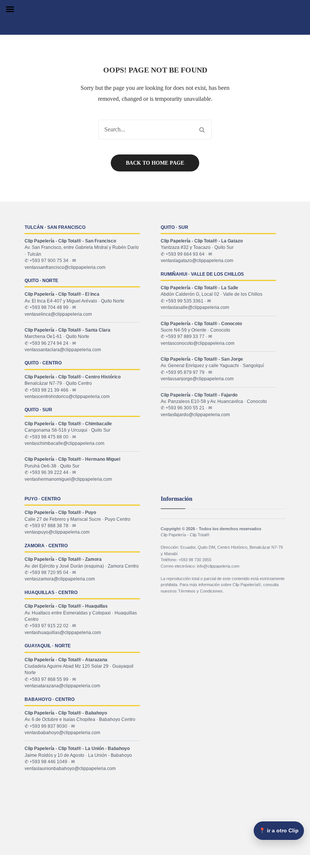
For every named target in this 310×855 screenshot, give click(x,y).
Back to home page (155, 163)
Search (201, 129)
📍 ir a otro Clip (279, 830)
